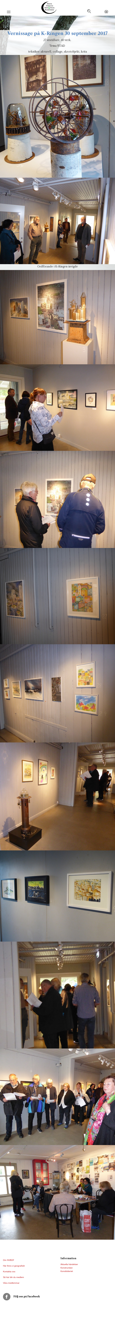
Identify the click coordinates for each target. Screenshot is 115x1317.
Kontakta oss (9, 1271)
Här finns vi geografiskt (14, 1266)
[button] (8, 13)
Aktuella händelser (69, 1264)
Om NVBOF (8, 1260)
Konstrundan (66, 1268)
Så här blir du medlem (14, 1277)
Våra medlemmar (11, 1283)
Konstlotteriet (66, 1271)
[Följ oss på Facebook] (8, 1296)
